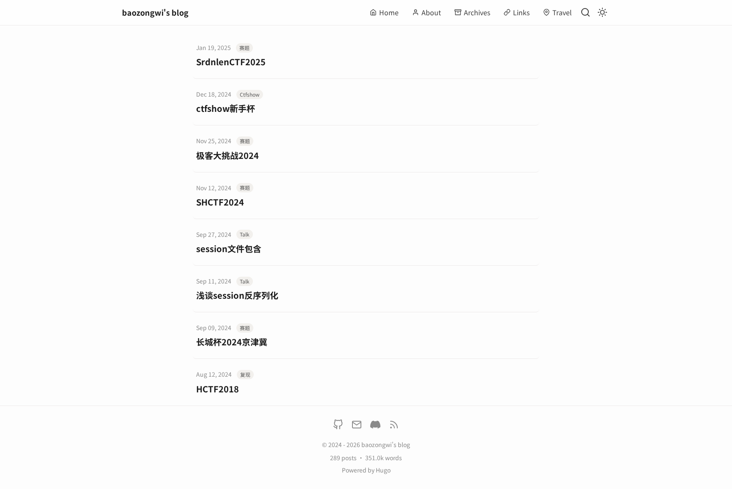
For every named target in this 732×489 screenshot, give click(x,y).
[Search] (585, 12)
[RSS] (394, 426)
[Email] (357, 426)
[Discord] (375, 426)
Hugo (383, 470)
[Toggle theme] (602, 12)
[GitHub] (338, 426)
